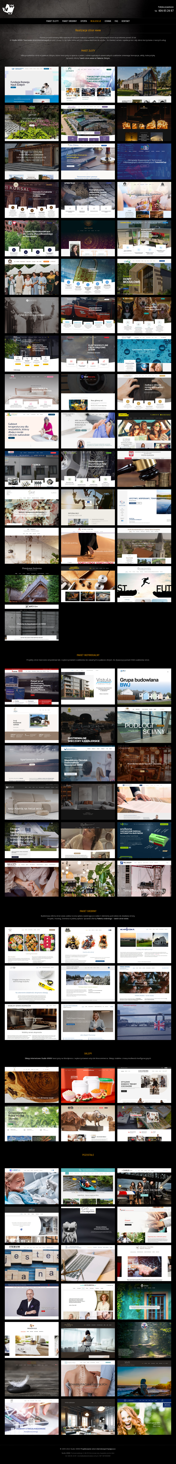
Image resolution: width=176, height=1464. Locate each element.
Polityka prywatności (166, 7)
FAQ (116, 21)
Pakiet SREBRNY (69, 21)
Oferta (83, 21)
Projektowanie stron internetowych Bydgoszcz (98, 1449)
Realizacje (96, 21)
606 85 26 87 (166, 10)
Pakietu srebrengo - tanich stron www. (112, 918)
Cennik (108, 21)
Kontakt (126, 21)
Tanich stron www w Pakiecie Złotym (94, 58)
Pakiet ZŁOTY (52, 21)
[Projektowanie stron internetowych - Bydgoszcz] (8, 13)
